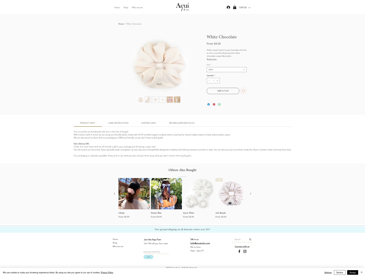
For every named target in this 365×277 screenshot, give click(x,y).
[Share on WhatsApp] (219, 104)
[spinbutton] (213, 80)
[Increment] (217, 80)
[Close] (361, 272)
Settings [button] (328, 272)
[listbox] (244, 8)
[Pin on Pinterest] (214, 104)
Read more (212, 59)
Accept (353, 272)
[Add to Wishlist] (243, 91)
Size (209, 65)
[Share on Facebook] (208, 104)
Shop (115, 242)
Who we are (118, 246)
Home (121, 24)
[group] (182, 198)
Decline (339, 272)
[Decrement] (209, 80)
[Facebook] (239, 251)
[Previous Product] (114, 193)
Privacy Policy (107, 272)
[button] (234, 7)
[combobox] (227, 69)
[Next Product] (250, 193)
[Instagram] (245, 251)
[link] (87, 123)
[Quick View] (134, 193)
